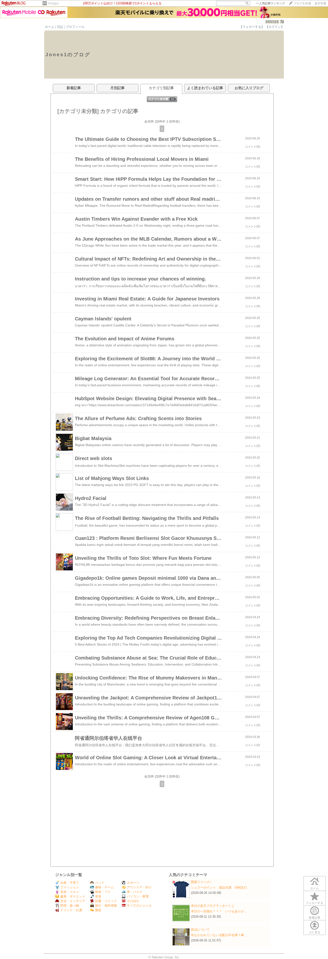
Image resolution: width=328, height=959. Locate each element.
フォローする (314, 903)
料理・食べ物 (69, 905)
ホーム (49, 27)
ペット (99, 882)
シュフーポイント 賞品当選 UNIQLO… (220, 887)
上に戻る (314, 932)
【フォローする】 (251, 27)
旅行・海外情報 (106, 905)
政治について (200, 929)
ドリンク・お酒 (71, 910)
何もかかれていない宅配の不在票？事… (219, 935)
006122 (272, 22)
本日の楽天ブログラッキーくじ (213, 906)
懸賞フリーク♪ (201, 882)
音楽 (98, 896)
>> (270, 3)
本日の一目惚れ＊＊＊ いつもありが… (219, 911)
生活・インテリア (72, 901)
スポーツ (133, 882)
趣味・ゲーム (104, 887)
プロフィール (75, 27)
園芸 (98, 910)
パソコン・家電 (138, 896)
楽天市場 (320, 3)
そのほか (53, 3)
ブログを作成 (302, 3)
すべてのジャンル (139, 905)
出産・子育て (69, 882)
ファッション (69, 887)
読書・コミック (106, 901)
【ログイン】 (274, 27)
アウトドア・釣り (139, 887)
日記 (60, 27)
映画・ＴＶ (103, 892)
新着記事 (314, 917)
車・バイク (134, 892)
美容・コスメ (69, 892)
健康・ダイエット (72, 896)
